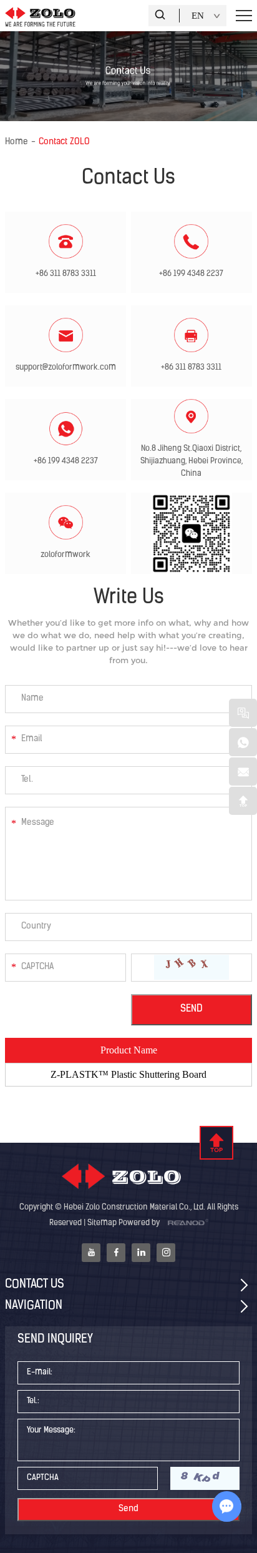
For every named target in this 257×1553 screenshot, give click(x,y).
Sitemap (102, 1223)
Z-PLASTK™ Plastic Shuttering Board (128, 1074)
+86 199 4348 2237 (66, 461)
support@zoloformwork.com (66, 367)
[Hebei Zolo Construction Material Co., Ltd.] (128, 1177)
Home (16, 142)
